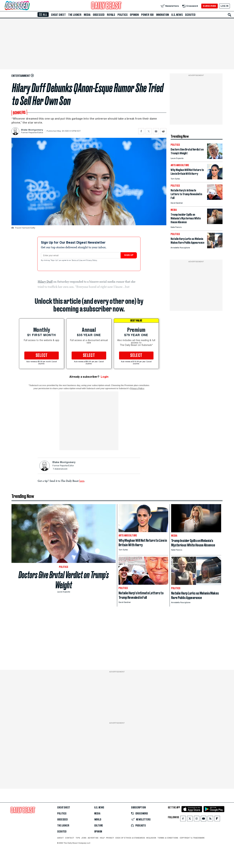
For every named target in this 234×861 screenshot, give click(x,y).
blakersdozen (61, 469)
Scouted (190, 14)
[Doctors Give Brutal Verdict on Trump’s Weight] (215, 158)
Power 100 (147, 14)
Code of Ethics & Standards (130, 838)
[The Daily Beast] (106, 6)
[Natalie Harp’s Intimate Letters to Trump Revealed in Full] (215, 198)
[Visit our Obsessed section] (28, 6)
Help (102, 838)
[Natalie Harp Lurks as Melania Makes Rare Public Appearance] (215, 247)
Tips (78, 838)
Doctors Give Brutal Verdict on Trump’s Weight (64, 579)
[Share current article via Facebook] (141, 131)
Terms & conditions (167, 838)
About (60, 838)
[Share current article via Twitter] (149, 131)
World (97, 819)
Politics (122, 14)
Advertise (93, 838)
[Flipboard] (217, 819)
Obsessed (98, 14)
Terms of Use (77, 260)
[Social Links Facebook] (183, 819)
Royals (111, 14)
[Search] (229, 14)
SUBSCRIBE (209, 6)
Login (104, 376)
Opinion (134, 14)
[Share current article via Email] (156, 131)
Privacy (110, 838)
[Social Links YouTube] (203, 819)
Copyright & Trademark (192, 838)
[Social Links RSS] (210, 819)
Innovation (162, 14)
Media (87, 14)
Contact (69, 838)
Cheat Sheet (58, 14)
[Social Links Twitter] (190, 819)
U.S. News (177, 14)
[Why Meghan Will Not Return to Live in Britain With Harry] (215, 178)
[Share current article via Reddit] (163, 131)
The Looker (74, 14)
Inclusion (151, 838)
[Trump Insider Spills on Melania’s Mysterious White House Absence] (215, 223)
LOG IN (224, 6)
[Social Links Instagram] (196, 819)
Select (42, 355)
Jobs (83, 838)
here (81, 480)
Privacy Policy (91, 260)
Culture (98, 825)
